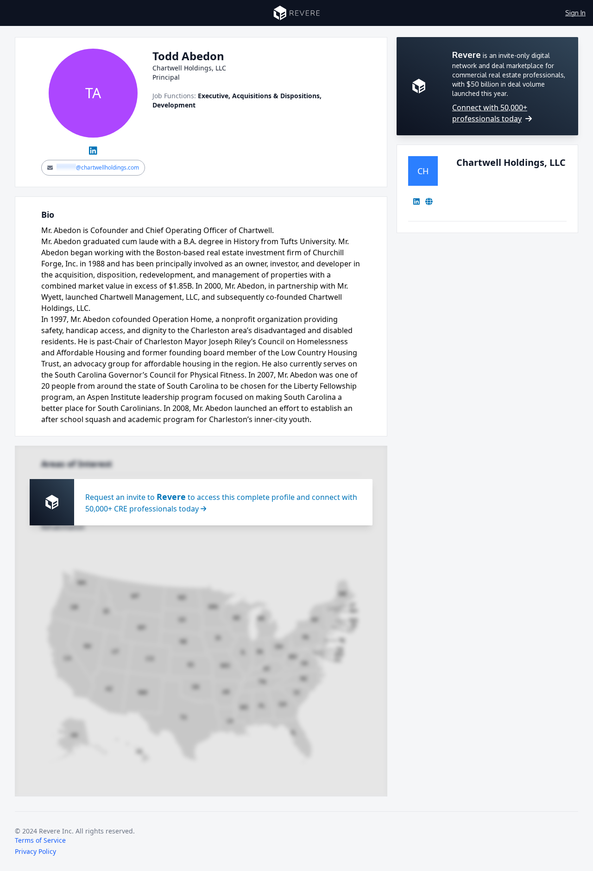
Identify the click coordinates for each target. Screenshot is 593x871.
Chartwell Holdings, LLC (511, 162)
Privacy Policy (35, 851)
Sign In (575, 13)
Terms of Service (40, 840)
